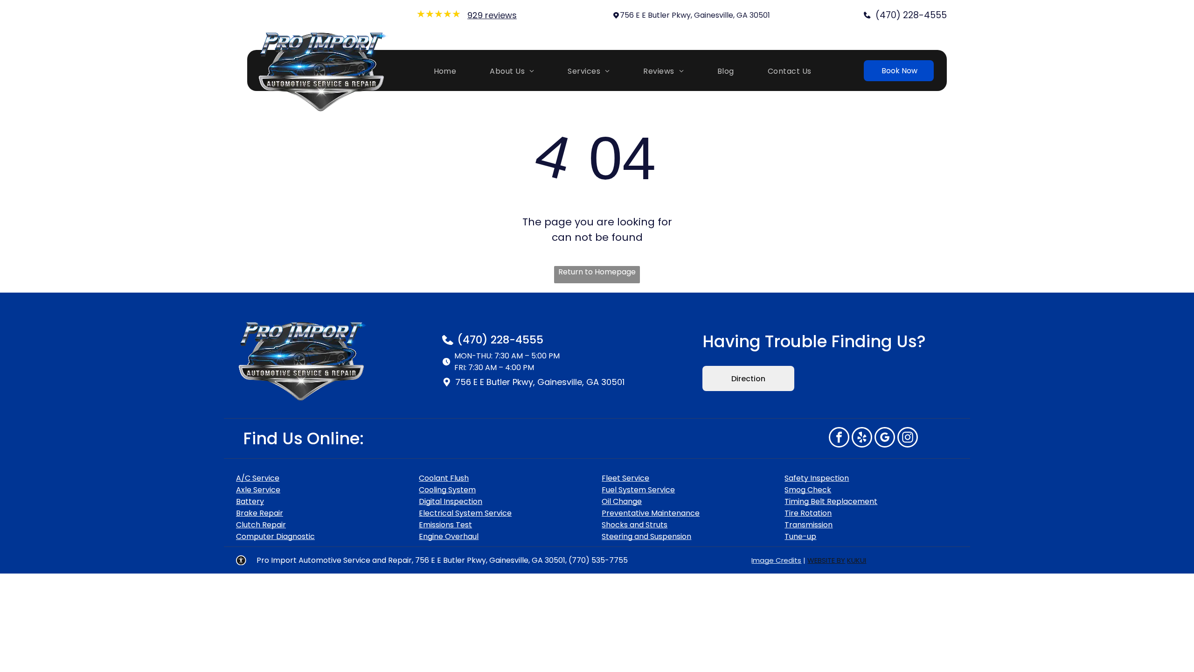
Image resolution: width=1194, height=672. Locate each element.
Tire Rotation (808, 513)
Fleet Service (625, 478)
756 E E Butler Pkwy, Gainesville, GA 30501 (695, 15)
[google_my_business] (885, 438)
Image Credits (776, 560)
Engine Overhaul (449, 536)
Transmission (808, 524)
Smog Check (807, 489)
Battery (250, 501)
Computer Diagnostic (275, 536)
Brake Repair (259, 513)
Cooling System (447, 489)
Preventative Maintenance (651, 513)
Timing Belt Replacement (830, 501)
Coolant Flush (444, 478)
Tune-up (800, 536)
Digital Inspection (450, 501)
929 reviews (492, 15)
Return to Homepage (597, 271)
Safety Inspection (816, 478)
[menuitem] (450, 70)
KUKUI (856, 560)
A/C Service (257, 478)
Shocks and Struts (634, 524)
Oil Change (622, 501)
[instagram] (907, 438)
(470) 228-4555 (500, 339)
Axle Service (258, 489)
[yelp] (862, 438)
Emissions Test (445, 524)
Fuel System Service (638, 489)
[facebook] (839, 438)
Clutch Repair (261, 524)
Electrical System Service (465, 513)
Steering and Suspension (646, 536)
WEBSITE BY (826, 560)
